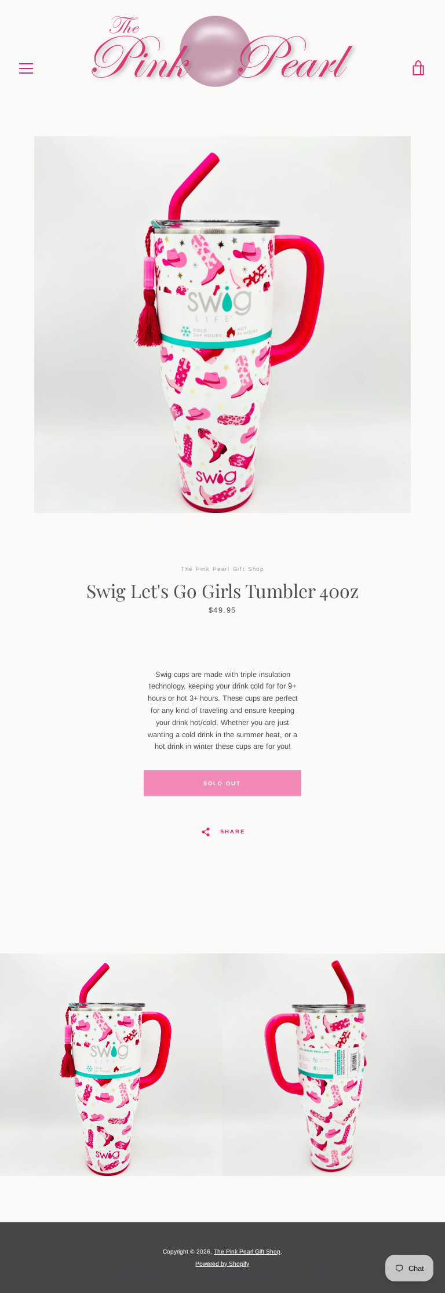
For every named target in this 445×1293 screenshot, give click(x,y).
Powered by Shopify (222, 1264)
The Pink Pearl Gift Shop (247, 1251)
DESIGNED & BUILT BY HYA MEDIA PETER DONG (222, 1277)
